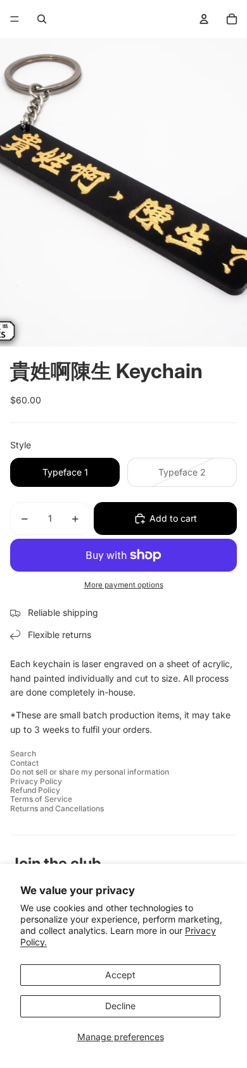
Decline (120, 1005)
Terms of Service (41, 799)
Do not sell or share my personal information (89, 771)
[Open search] (42, 19)
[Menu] (14, 19)
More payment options (123, 584)
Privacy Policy (36, 781)
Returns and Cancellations (57, 808)
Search (23, 753)
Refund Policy (35, 790)
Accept (120, 974)
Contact (24, 763)
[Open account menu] (204, 19)
